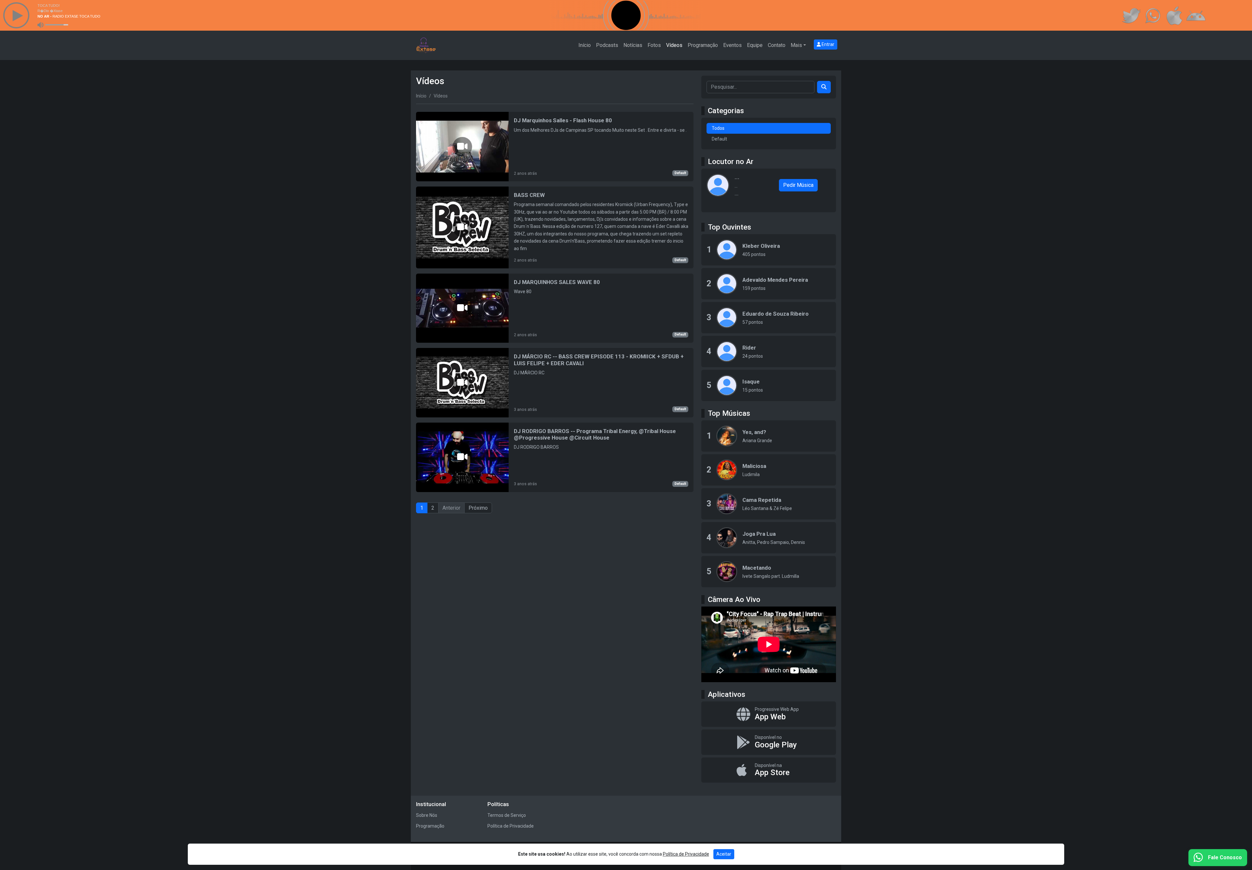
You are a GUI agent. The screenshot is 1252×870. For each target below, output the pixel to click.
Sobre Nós (426, 815)
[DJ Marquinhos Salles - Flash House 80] (554, 146)
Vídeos (674, 45)
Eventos (732, 45)
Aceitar (723, 854)
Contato (776, 45)
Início (584, 45)
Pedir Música (798, 185)
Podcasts (607, 45)
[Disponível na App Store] (768, 770)
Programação (703, 45)
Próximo (478, 508)
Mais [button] (796, 45)
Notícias (632, 45)
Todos (718, 128)
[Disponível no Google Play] (768, 742)
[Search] (824, 87)
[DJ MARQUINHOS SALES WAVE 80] (554, 308)
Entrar (827, 44)
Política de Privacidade (510, 826)
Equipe (755, 45)
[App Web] (768, 714)
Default (680, 173)
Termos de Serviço (506, 815)
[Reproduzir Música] (726, 436)
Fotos (654, 45)
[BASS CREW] (554, 227)
